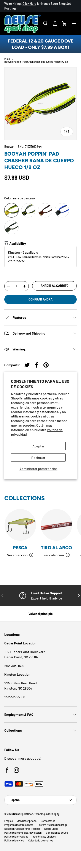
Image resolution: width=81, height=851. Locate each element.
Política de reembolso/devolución (23, 832)
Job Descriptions (27, 820)
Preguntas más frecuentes (18, 824)
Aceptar (38, 446)
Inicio (7, 59)
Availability (17, 243)
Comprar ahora (40, 299)
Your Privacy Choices (44, 836)
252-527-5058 (14, 697)
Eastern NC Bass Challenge (52, 824)
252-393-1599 (14, 666)
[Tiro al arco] (56, 525)
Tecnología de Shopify (46, 813)
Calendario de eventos (40, 840)
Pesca (20, 547)
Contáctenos (48, 820)
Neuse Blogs (51, 828)
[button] (64, 23)
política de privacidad (16, 836)
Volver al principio (41, 614)
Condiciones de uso (57, 832)
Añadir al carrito (54, 286)
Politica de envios (14, 840)
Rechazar (38, 457)
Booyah (9, 146)
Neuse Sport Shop (23, 813)
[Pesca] (20, 525)
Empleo (8, 820)
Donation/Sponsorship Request (22, 828)
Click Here (29, 3)
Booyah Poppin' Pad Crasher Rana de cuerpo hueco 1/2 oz (36, 61)
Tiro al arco (56, 547)
